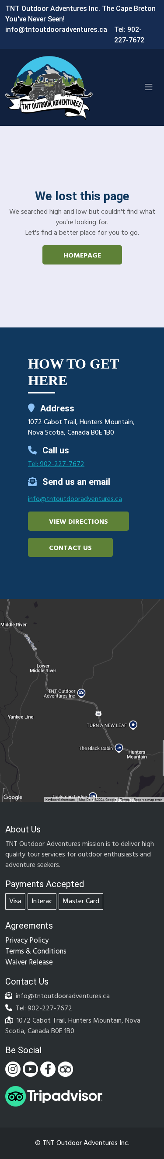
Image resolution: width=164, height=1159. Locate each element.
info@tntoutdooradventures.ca (56, 29)
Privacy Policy (27, 941)
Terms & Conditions (35, 951)
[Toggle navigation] (149, 87)
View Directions (78, 522)
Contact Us (70, 548)
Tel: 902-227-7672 (56, 464)
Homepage (82, 255)
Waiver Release (29, 962)
